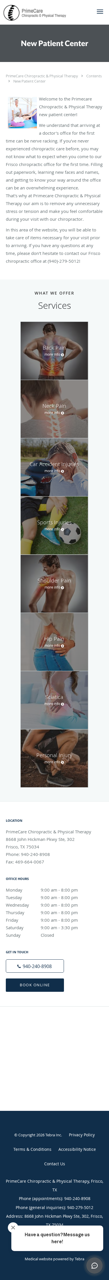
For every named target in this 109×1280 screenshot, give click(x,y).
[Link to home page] (45, 12)
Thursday (42, 912)
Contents (94, 75)
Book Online (35, 984)
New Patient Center (29, 81)
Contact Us (54, 1163)
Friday (42, 920)
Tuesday (42, 897)
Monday (42, 890)
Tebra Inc (53, 1134)
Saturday (42, 927)
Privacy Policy (82, 1134)
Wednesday (42, 905)
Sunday (30, 935)
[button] (100, 12)
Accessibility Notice (77, 1149)
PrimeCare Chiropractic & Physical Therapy (42, 75)
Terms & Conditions (32, 1149)
